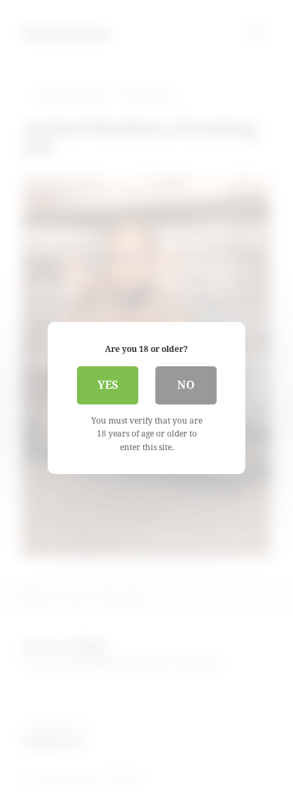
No (186, 384)
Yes (107, 384)
